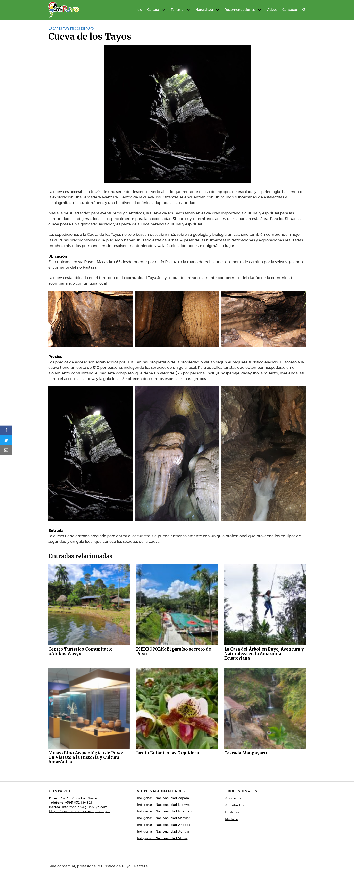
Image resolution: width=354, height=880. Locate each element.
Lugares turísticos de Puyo (71, 28)
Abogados (233, 798)
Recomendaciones (240, 10)
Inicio (137, 10)
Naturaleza (204, 10)
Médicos (231, 819)
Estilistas (232, 812)
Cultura (153, 10)
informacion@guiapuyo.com (85, 807)
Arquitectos (234, 805)
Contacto (289, 10)
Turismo (177, 10)
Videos (272, 10)
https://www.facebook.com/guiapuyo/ (79, 811)
